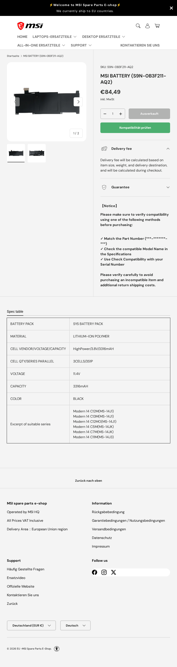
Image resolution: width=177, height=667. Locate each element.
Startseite (13, 56)
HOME (22, 36)
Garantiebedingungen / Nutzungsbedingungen (128, 520)
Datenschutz (102, 537)
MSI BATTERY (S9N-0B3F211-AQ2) (43, 56)
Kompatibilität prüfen (135, 128)
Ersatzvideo (16, 578)
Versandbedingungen (109, 529)
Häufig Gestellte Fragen (25, 569)
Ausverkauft (149, 114)
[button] (157, 26)
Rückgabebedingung (108, 512)
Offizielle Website (20, 586)
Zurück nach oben (88, 481)
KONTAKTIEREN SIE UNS (140, 45)
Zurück (12, 603)
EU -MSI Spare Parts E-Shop (34, 648)
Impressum (101, 546)
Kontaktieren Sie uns (23, 595)
